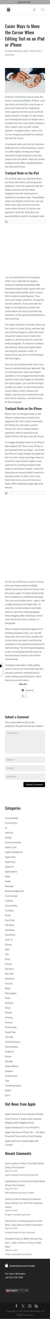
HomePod (10, 935)
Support (9, 1071)
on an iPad (23, 100)
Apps (7, 876)
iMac (7, 949)
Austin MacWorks (15, 51)
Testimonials (11, 1076)
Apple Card (10, 847)
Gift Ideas (9, 925)
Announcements (13, 842)
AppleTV (9, 867)
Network (9, 1003)
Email (8, 915)
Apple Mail (10, 857)
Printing (9, 1017)
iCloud (8, 944)
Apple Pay (10, 862)
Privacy (8, 1022)
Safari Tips (10, 1032)
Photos (8, 1013)
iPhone (8, 964)
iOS (37, 51)
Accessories (11, 823)
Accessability (11, 818)
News (8, 1008)
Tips (7, 1081)
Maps (7, 988)
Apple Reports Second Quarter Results (24, 1114)
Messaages (10, 993)
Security (9, 1037)
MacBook (9, 979)
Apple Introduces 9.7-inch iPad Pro (22, 1127)
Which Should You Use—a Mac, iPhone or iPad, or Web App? (23, 1243)
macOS (8, 983)
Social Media (11, 1047)
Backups (9, 886)
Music (8, 998)
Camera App (11, 896)
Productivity (11, 1027)
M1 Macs (9, 969)
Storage (9, 1061)
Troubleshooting (13, 1085)
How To (8, 940)
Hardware (10, 930)
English (13, 1290)
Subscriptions (11, 1066)
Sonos (8, 1056)
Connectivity (11, 906)
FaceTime (10, 920)
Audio (8, 881)
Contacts (9, 910)
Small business (12, 1042)
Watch (8, 1090)
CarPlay (9, 901)
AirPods (9, 833)
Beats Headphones (14, 891)
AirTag (8, 837)
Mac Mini (9, 974)
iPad (7, 959)
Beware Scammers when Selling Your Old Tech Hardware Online (24, 1203)
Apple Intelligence (14, 852)
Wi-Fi (7, 1095)
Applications (11, 871)
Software (9, 1052)
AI (6, 828)
